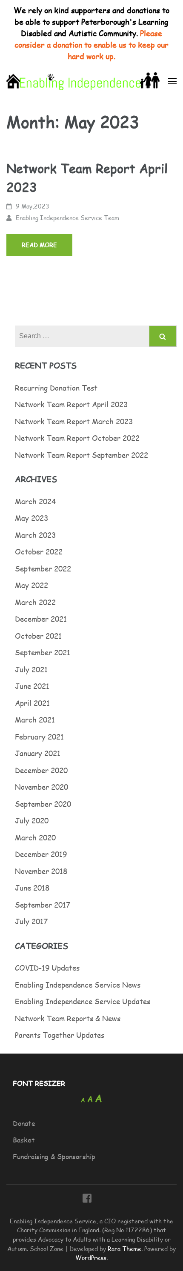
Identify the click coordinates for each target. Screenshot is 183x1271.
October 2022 (39, 551)
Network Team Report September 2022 (81, 455)
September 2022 (43, 568)
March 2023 (35, 535)
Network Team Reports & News (67, 1018)
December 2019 (41, 854)
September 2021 (42, 652)
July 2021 (31, 669)
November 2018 (41, 871)
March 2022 (35, 602)
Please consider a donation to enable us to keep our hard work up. (91, 44)
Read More (39, 245)
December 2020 (41, 770)
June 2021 (32, 686)
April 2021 (32, 703)
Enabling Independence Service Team (67, 218)
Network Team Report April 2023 (71, 404)
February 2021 (39, 736)
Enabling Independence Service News (77, 985)
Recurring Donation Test (56, 388)
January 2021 (37, 753)
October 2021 (38, 636)
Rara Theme (124, 1248)
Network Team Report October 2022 (77, 438)
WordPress (90, 1257)
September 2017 (42, 905)
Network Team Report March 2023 (74, 421)
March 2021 (35, 719)
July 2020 (32, 820)
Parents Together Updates (59, 1035)
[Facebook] (87, 1199)
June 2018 (32, 888)
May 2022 (31, 585)
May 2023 (31, 518)
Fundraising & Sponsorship (54, 1156)
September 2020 (43, 804)
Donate (24, 1123)
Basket (24, 1140)
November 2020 (41, 787)
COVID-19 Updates (47, 968)
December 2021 (41, 619)
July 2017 (31, 921)
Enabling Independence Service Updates (82, 1001)
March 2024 (35, 501)
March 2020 (35, 837)
